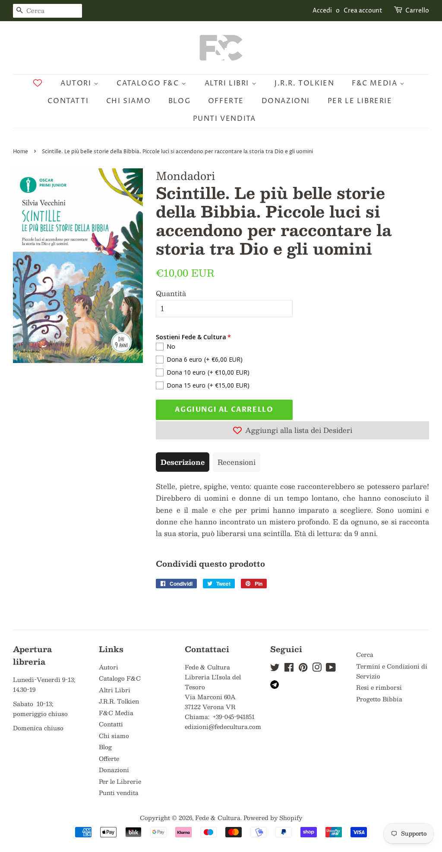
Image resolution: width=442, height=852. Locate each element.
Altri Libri (228, 83)
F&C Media (376, 83)
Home (20, 151)
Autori (77, 83)
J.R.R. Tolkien (304, 83)
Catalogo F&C (149, 83)
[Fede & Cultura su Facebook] (289, 669)
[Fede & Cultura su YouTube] (331, 669)
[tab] (182, 462)
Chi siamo (128, 101)
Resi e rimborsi (379, 687)
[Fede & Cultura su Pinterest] (303, 669)
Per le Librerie (360, 101)
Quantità (171, 293)
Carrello (417, 10)
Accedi (322, 10)
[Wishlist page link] (37, 83)
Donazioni (286, 101)
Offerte (226, 101)
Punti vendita (224, 118)
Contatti (67, 101)
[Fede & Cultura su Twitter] (275, 669)
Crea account (363, 10)
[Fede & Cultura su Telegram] (274, 686)
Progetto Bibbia (379, 699)
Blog (179, 101)
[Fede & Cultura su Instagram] (317, 669)
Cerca (364, 655)
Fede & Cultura (217, 818)
